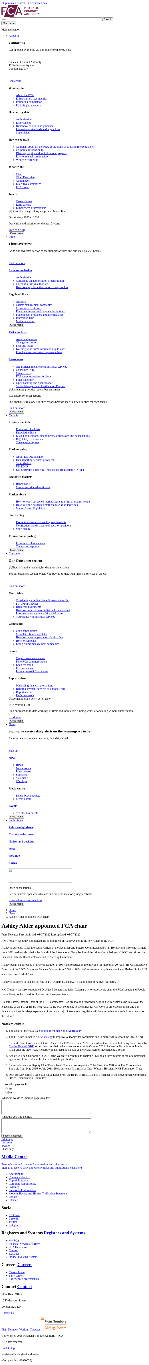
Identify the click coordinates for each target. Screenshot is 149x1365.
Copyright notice (18, 1180)
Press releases (24, 771)
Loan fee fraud (24, 664)
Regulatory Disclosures (29, 439)
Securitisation (23, 463)
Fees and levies (24, 345)
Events (13, 805)
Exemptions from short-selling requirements (41, 522)
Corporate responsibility (29, 149)
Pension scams (24, 668)
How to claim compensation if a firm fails (39, 637)
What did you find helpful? (16, 1116)
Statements (22, 777)
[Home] (20, 15)
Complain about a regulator (31, 634)
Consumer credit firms (28, 308)
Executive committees (28, 183)
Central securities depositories (33, 487)
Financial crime (25, 379)
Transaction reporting (28, 546)
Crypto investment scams (30, 658)
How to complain (26, 640)
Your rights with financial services (35, 616)
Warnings (21, 781)
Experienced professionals (31, 207)
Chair (19, 174)
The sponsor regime (27, 442)
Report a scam (24, 692)
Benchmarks (23, 483)
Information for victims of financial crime (39, 613)
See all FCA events (27, 813)
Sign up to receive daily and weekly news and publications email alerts (41, 1167)
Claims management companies (34, 304)
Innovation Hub (25, 317)
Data (12, 848)
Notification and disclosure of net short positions (43, 525)
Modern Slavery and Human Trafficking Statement (38, 1193)
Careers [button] (24, 1264)
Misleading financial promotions (34, 685)
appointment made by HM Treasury (61, 1030)
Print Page (7, 1139)
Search (5, 19)
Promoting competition (29, 101)
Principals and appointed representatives (39, 352)
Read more (15, 717)
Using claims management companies (37, 643)
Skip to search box (36, 3)
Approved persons (26, 339)
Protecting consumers (28, 105)
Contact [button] (24, 1286)
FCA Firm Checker (27, 603)
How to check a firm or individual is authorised (43, 610)
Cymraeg (14, 1186)
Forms (13, 862)
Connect (13, 1250)
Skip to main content (13, 3)
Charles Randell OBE (21, 1046)
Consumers (15, 553)
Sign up (13, 750)
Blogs (19, 764)
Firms (12, 236)
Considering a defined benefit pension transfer (42, 600)
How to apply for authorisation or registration (42, 287)
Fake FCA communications (31, 661)
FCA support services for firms (33, 376)
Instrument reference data (30, 543)
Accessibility (16, 1173)
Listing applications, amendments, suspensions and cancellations (53, 435)
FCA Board (22, 187)
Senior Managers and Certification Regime (40, 386)
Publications (16, 820)
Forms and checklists (28, 429)
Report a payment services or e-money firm (40, 688)
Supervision (23, 132)
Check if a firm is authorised (32, 283)
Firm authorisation (20, 270)
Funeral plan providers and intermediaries (39, 314)
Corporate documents (22, 834)
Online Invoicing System (23, 1256)
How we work (17, 229)
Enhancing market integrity (31, 98)
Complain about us (19, 1177)
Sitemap (13, 1200)
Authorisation (24, 119)
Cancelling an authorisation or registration (40, 280)
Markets (13, 415)
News (12, 724)
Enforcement (23, 122)
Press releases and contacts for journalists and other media (34, 1164)
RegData (14, 1253)
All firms (21, 301)
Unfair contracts (25, 695)
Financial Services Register (24, 1243)
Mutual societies (25, 321)
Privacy (13, 1196)
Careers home (24, 201)
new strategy (45, 1036)
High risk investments (28, 606)
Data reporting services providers (35, 459)
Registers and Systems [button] (64, 1232)
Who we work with (27, 159)
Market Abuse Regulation (30, 508)
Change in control (26, 342)
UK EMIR (22, 466)
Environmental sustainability (32, 156)
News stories (23, 768)
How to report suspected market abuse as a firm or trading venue (53, 501)
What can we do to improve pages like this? (26, 1097)
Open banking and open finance (34, 382)
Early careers (23, 204)
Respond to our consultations (25, 900)
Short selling (23, 528)
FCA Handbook (18, 1247)
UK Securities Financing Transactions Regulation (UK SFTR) (51, 469)
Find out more (17, 263)
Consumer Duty (25, 369)
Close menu (16, 233)
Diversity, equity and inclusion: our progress (41, 153)
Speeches (21, 774)
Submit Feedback (12, 1135)
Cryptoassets (23, 373)
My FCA (14, 1240)
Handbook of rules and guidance (34, 125)
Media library (23, 798)
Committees (23, 180)
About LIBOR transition (30, 456)
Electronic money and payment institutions (40, 311)
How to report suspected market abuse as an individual (47, 504)
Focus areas (16, 359)
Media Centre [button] (14, 1156)
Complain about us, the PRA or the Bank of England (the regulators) (55, 146)
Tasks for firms (18, 332)
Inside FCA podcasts (28, 795)
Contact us (15, 80)
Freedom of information (22, 1190)
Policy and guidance (21, 827)
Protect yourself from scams (32, 671)
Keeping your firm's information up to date (40, 349)
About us (14, 35)
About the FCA (25, 95)
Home (12, 910)
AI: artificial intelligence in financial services (41, 366)
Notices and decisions (22, 841)
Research (14, 855)
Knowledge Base (26, 432)
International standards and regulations (38, 129)
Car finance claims (26, 630)
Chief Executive (25, 177)
